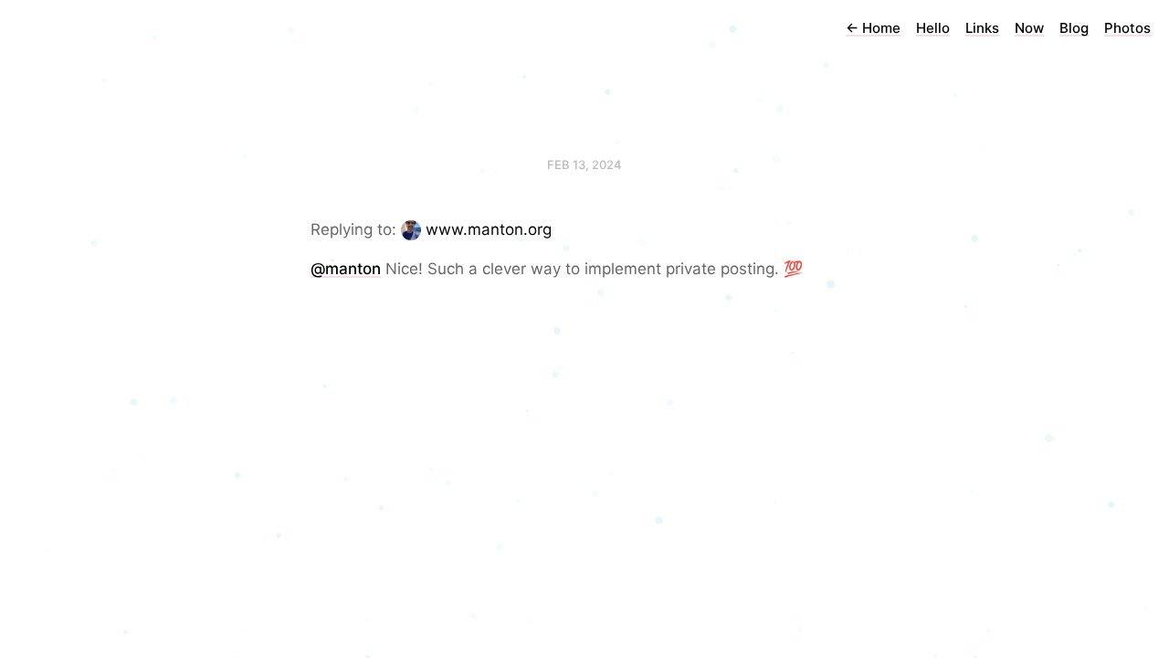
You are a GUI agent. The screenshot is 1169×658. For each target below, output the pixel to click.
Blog (1074, 28)
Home (873, 28)
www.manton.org (489, 229)
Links (982, 28)
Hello (933, 28)
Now (1029, 28)
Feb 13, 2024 (584, 164)
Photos (1127, 28)
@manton (346, 269)
